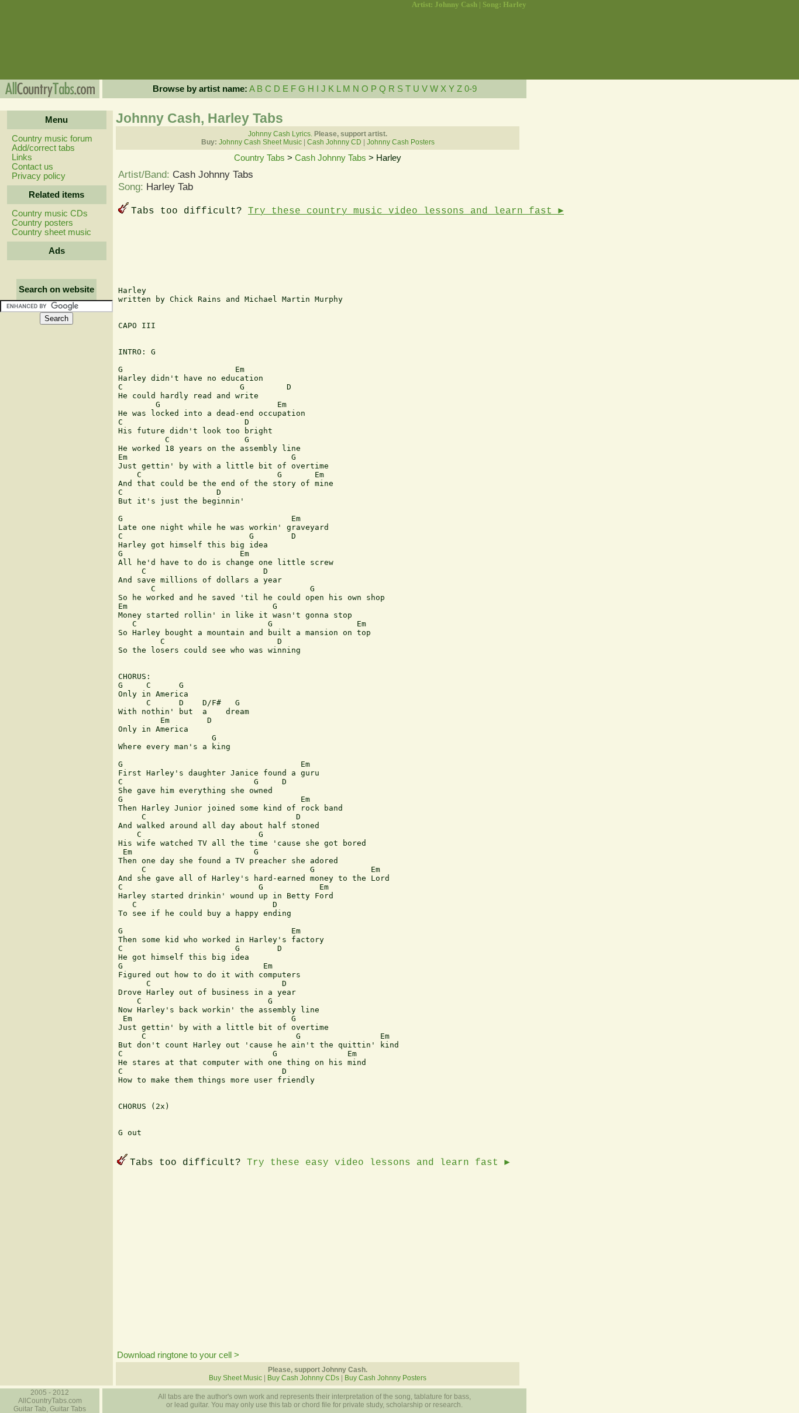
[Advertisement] (55, 44)
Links (22, 157)
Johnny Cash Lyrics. (280, 134)
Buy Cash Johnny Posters (385, 1378)
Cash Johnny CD (334, 142)
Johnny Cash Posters (401, 142)
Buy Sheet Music (235, 1378)
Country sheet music (51, 232)
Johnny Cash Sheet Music (260, 142)
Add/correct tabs (43, 148)
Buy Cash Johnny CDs (303, 1378)
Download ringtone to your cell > (178, 1355)
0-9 (470, 89)
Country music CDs (50, 213)
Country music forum (52, 138)
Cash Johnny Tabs (330, 158)
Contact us (32, 166)
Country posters (42, 223)
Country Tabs (259, 158)
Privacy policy (39, 176)
